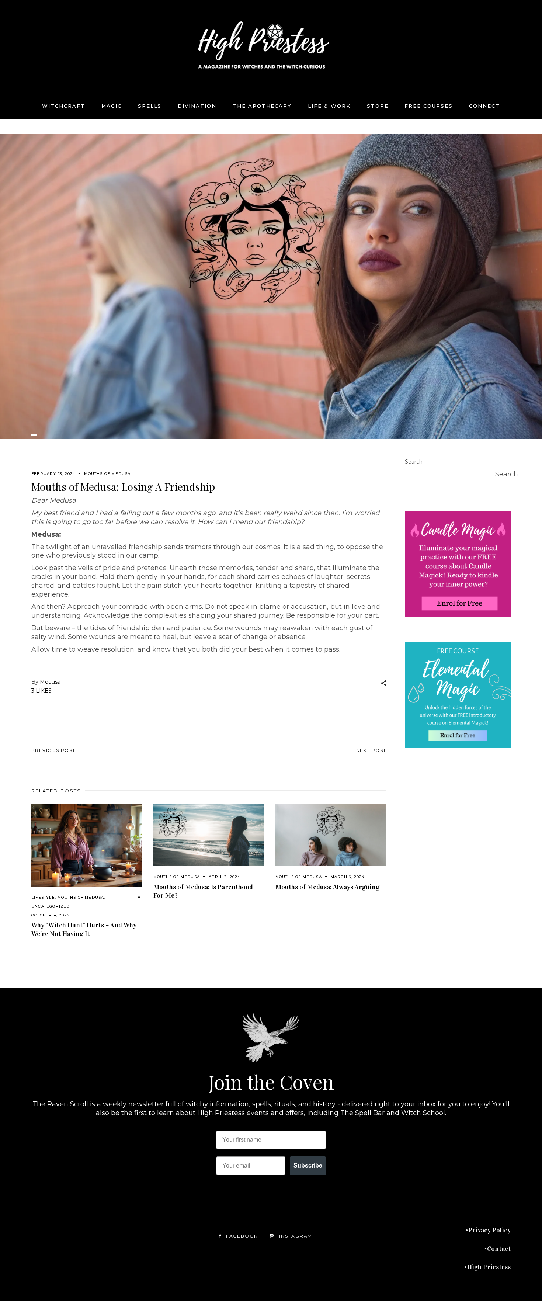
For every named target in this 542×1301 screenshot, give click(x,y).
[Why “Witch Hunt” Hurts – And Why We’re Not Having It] (86, 845)
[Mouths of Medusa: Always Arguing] (330, 835)
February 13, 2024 (53, 473)
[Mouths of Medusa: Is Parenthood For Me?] (208, 835)
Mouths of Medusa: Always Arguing (327, 887)
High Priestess (489, 1267)
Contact (499, 1249)
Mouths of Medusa (107, 473)
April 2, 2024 (224, 876)
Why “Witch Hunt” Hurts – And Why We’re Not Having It (83, 929)
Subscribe (307, 1165)
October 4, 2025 (50, 915)
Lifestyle (43, 897)
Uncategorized (50, 906)
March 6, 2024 (348, 876)
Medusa (50, 682)
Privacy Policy (489, 1230)
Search (414, 461)
